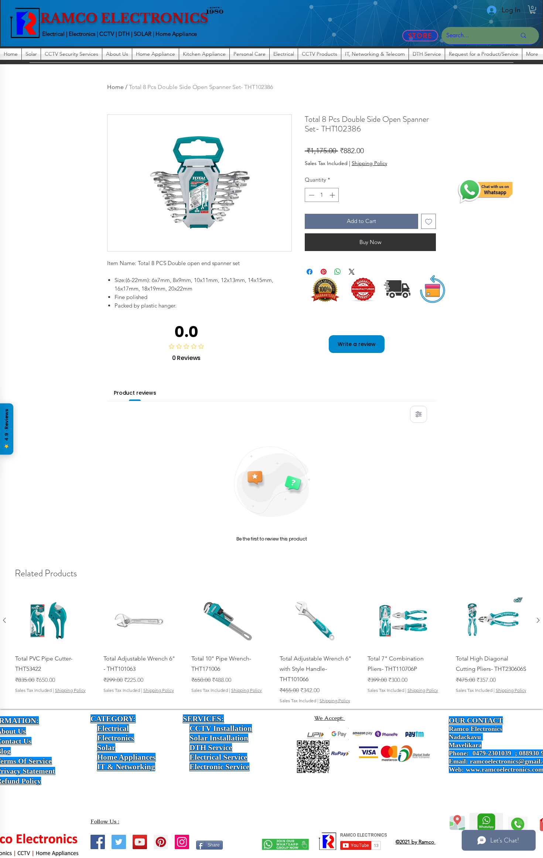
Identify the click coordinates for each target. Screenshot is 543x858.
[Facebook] (97, 842)
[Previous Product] (4, 620)
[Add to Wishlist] (428, 221)
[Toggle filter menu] (418, 414)
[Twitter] (119, 842)
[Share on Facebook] (309, 271)
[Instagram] (182, 842)
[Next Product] (538, 620)
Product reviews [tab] (135, 393)
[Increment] (333, 195)
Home (115, 86)
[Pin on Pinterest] (323, 271)
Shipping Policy (369, 163)
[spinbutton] (322, 195)
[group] (271, 648)
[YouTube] (140, 842)
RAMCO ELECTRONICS (124, 18)
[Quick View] (51, 621)
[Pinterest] (161, 842)
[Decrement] (311, 195)
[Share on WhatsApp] (337, 271)
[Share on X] (351, 271)
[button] (532, 10)
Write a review (357, 344)
